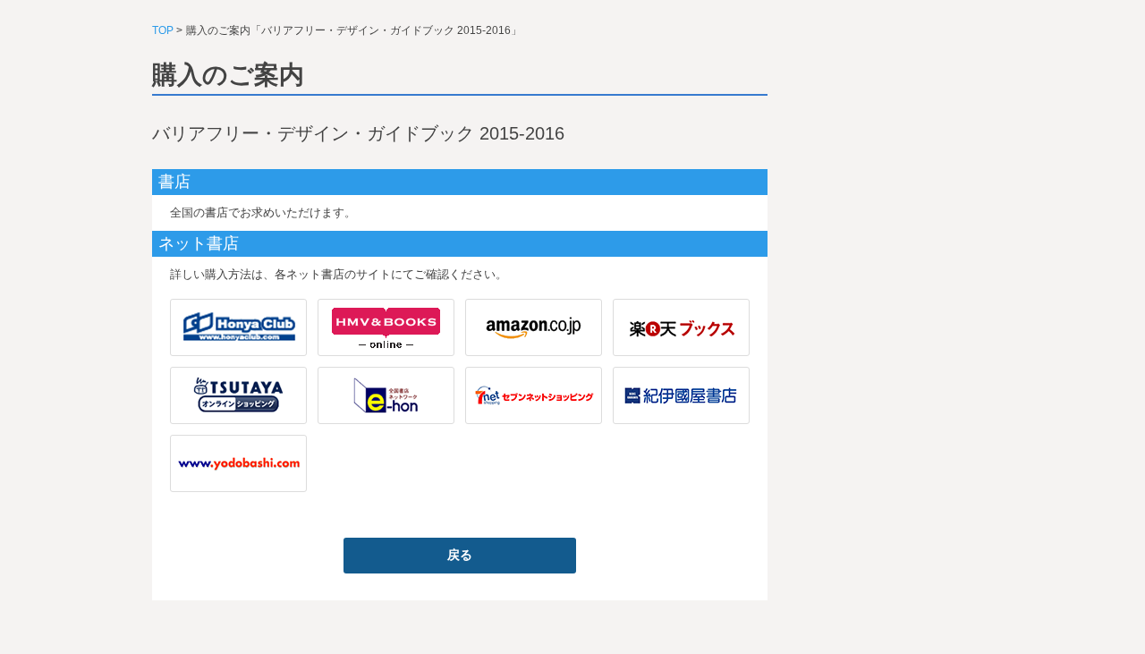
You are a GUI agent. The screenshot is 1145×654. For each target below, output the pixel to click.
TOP (163, 30)
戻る (459, 555)
